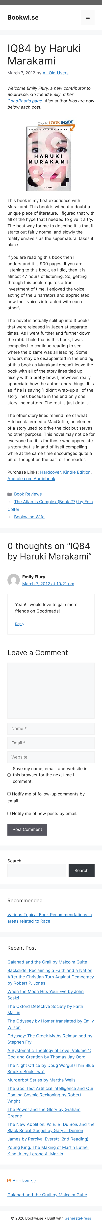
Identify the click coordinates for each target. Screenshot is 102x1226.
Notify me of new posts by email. (44, 813)
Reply (19, 624)
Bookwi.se (23, 17)
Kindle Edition (77, 472)
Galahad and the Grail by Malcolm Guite (47, 962)
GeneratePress (78, 1218)
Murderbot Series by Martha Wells (41, 1080)
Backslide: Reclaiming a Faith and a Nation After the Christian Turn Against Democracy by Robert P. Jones (50, 977)
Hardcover (50, 472)
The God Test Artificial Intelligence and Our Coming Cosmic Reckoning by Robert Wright (50, 1095)
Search (14, 860)
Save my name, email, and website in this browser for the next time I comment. (50, 775)
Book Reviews (28, 494)
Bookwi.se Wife (29, 516)
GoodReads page (24, 100)
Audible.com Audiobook (31, 478)
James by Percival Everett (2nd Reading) (47, 1139)
